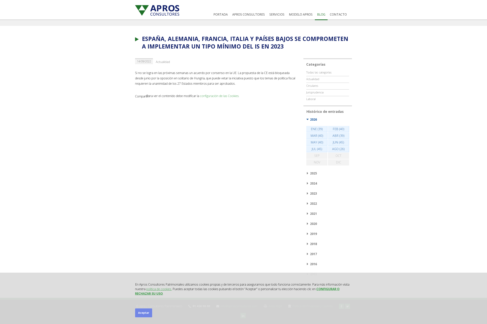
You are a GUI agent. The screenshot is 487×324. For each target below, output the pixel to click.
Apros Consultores (248, 14)
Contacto (338, 14)
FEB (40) (338, 129)
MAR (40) (316, 136)
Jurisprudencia (315, 92)
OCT (338, 156)
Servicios (276, 14)
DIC (338, 162)
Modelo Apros (301, 14)
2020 (313, 224)
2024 (313, 183)
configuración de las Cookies (219, 96)
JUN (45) (338, 142)
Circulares (312, 86)
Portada (220, 14)
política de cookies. (159, 289)
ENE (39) (317, 129)
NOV (317, 162)
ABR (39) (339, 136)
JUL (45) (317, 149)
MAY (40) (317, 142)
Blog (321, 14)
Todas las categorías (319, 72)
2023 (313, 193)
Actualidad (163, 62)
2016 (313, 264)
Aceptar (143, 312)
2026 (313, 119)
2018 (313, 244)
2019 (313, 234)
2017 (313, 254)
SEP (317, 156)
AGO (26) (338, 149)
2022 (313, 203)
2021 (313, 214)
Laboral (311, 99)
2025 (313, 173)
